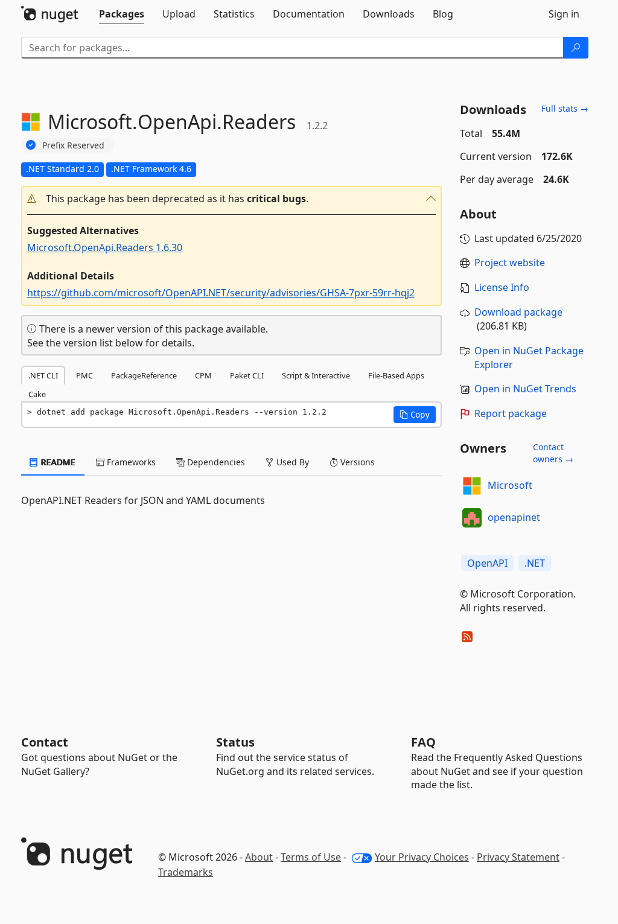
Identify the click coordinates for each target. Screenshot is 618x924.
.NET (534, 563)
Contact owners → (553, 453)
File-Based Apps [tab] (396, 375)
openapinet (514, 517)
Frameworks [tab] (130, 462)
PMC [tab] (84, 375)
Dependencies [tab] (215, 462)
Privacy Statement (518, 857)
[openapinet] (472, 518)
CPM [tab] (203, 375)
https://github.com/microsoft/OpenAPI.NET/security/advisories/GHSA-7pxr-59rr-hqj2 (221, 292)
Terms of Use (311, 857)
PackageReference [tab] (144, 375)
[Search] (575, 48)
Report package (510, 413)
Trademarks (185, 872)
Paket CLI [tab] (247, 375)
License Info (501, 287)
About (259, 857)
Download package (518, 312)
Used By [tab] (291, 462)
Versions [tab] (356, 462)
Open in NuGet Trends (525, 388)
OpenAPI (487, 563)
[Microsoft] (472, 486)
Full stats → (564, 108)
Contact (44, 742)
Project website (509, 262)
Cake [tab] (37, 394)
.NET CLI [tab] (43, 375)
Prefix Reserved (73, 145)
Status (235, 742)
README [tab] (57, 462)
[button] (231, 199)
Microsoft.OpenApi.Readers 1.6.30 (104, 247)
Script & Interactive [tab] (316, 375)
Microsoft (510, 485)
